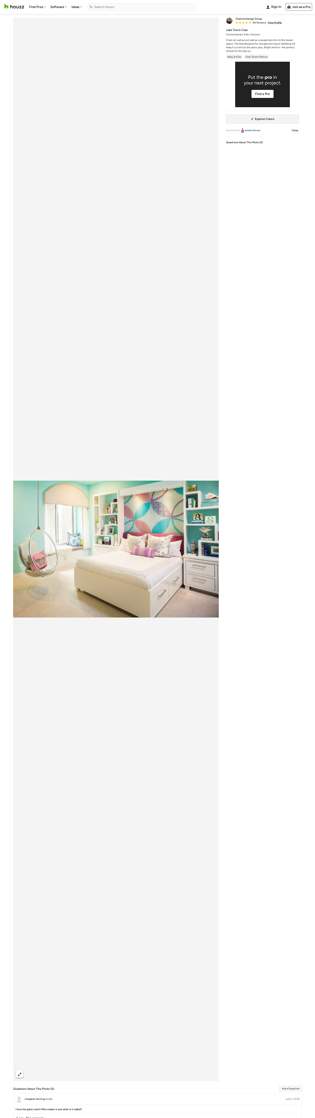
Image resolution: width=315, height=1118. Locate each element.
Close (295, 130)
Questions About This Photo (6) (244, 142)
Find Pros (36, 7)
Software (57, 7)
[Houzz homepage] (14, 6)
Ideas (75, 7)
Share (109, 1074)
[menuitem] (37, 7)
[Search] (91, 7)
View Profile (275, 22)
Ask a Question (291, 1088)
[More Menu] (212, 1074)
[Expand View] (19, 1074)
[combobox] (141, 7)
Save (128, 1074)
